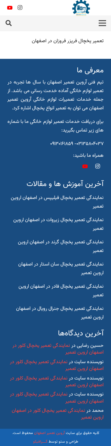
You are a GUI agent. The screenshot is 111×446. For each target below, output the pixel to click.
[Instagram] (20, 8)
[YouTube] (10, 8)
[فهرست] (102, 23)
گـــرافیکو (40, 441)
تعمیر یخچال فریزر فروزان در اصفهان (68, 41)
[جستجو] (8, 23)
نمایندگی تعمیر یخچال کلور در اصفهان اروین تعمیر (58, 349)
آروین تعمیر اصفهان (49, 433)
